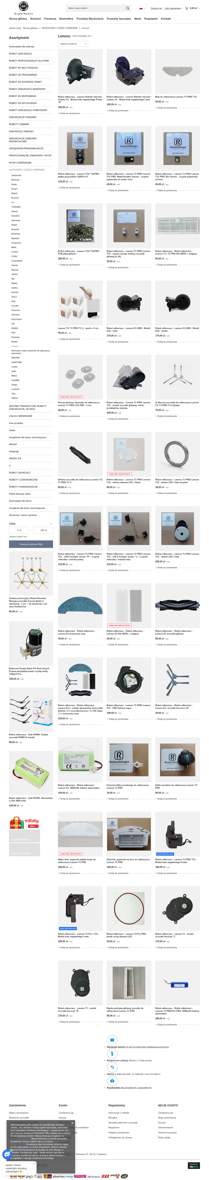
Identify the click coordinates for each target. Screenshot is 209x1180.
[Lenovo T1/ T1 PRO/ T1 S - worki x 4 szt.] (80, 303)
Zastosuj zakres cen (18, 537)
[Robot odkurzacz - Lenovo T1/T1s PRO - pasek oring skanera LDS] (129, 908)
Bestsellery (66, 18)
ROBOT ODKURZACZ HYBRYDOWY (28, 110)
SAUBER (15, 380)
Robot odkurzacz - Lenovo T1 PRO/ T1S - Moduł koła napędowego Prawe (176, 860)
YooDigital (16, 207)
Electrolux (15, 234)
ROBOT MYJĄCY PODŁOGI (23, 67)
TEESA (14, 398)
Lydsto (14, 367)
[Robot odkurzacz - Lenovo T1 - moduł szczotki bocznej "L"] (177, 908)
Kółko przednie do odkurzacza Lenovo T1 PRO (176, 786)
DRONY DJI (15, 458)
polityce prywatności (20, 1138)
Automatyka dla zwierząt (21, 46)
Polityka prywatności (118, 1132)
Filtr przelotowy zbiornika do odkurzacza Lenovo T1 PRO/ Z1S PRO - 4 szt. (78, 404)
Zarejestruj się (66, 1112)
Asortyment (19, 38)
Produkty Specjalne (119, 18)
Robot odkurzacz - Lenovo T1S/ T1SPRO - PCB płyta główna (79, 252)
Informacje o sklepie (118, 1112)
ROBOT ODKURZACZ (20, 53)
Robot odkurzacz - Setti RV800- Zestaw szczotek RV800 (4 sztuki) (28, 736)
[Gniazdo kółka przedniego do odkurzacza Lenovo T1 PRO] (129, 759)
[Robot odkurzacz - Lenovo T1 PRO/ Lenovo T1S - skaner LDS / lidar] (177, 528)
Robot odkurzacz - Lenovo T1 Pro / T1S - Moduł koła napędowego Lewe (78, 935)
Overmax (15, 315)
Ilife (13, 279)
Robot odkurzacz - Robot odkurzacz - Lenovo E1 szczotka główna (174, 632)
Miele (13, 247)
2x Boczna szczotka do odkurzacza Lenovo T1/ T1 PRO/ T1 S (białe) (177, 404)
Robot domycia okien (20, 493)
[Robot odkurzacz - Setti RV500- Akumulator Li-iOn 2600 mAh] (31, 773)
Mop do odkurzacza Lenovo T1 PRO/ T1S (176, 97)
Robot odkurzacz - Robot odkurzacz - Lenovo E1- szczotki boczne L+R (174, 706)
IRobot (14, 193)
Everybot (15, 216)
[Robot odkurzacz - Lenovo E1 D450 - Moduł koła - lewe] (129, 303)
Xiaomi (14, 211)
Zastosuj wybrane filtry (31, 544)
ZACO (14, 297)
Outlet (12, 430)
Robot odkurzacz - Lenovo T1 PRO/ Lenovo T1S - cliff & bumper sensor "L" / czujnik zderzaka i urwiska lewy (128, 557)
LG (12, 202)
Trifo (13, 394)
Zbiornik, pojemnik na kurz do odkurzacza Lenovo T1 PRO (128, 860)
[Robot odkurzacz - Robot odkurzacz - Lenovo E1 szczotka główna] (177, 605)
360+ (13, 333)
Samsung (15, 220)
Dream (14, 189)
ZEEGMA (15, 358)
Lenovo (14, 346)
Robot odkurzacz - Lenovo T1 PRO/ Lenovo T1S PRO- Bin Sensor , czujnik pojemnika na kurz (177, 177)
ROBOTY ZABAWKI (19, 124)
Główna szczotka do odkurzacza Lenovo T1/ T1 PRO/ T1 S (80, 481)
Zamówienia (17, 1105)
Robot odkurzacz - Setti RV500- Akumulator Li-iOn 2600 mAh (31, 799)
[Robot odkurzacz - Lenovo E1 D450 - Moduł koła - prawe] (177, 303)
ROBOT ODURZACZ (20, 472)
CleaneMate (16, 261)
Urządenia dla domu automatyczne (27, 508)
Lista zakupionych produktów (74, 1127)
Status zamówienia (18, 1112)
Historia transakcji (68, 1132)
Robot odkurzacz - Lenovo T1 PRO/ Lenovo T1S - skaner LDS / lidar (177, 555)
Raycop (14, 270)
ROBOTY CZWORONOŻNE (23, 479)
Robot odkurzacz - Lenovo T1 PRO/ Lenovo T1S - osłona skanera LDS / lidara (128, 481)
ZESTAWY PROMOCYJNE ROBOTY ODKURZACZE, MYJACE (28, 407)
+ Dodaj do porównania (69, 113)
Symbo (14, 274)
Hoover (14, 265)
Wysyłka (112, 1117)
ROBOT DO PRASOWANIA (23, 74)
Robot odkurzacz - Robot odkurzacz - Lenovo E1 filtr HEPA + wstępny (125, 632)
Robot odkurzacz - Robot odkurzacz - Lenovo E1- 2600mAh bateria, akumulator (79, 786)
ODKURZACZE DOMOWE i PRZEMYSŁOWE (23, 140)
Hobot (14, 225)
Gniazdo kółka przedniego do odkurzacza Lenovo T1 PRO (128, 786)
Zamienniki (16, 175)
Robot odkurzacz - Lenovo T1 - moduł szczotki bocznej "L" (174, 935)
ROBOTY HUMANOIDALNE (23, 486)
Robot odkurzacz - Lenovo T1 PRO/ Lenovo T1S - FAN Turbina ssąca (128, 706)
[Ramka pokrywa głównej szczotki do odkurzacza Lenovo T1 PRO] (129, 983)
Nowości (35, 18)
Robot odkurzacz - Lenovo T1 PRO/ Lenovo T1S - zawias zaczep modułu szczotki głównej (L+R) (128, 254)
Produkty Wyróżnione (90, 18)
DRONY (13, 444)
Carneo (14, 252)
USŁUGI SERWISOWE (20, 416)
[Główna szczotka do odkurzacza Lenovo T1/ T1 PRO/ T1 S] (80, 454)
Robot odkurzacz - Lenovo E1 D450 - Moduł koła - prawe (177, 329)
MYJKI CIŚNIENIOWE (20, 162)
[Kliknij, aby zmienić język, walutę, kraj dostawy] (142, 8)
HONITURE (16, 362)
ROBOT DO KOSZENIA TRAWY (25, 82)
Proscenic (15, 310)
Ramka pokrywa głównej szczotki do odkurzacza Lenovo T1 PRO (125, 1009)
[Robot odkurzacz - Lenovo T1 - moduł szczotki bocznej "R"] (80, 983)
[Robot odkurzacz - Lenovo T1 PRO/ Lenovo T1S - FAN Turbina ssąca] (129, 680)
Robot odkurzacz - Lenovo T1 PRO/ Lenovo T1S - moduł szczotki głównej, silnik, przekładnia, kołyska (128, 405)
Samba (14, 288)
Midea (14, 376)
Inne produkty (16, 423)
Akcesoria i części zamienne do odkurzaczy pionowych (30, 352)
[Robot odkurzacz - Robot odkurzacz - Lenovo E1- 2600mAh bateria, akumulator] (80, 759)
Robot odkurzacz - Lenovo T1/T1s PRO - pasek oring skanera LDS (127, 935)
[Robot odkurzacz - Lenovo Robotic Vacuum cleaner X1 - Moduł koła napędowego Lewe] (129, 71)
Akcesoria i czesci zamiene (23, 515)
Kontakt (166, 18)
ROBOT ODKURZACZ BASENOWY (27, 89)
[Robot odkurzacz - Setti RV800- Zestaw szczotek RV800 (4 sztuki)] (31, 710)
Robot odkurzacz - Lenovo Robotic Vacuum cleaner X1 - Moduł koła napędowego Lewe (129, 98)
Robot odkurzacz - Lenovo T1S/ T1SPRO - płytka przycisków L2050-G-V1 (79, 175)
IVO (13, 324)
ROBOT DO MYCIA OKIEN (23, 103)
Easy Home (16, 319)
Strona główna (18, 18)
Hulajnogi (14, 451)
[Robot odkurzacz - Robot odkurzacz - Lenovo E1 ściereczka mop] (80, 605)
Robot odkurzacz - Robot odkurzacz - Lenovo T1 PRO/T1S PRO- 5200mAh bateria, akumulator (177, 1011)
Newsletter (64, 1142)
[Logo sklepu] (23, 8)
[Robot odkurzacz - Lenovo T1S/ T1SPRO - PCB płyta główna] (80, 225)
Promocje (50, 18)
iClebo (14, 256)
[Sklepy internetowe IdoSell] (194, 1165)
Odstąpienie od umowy (120, 1137)
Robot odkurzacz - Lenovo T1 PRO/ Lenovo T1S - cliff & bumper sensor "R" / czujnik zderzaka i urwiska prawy (80, 557)
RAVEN (14, 328)
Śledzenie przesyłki (19, 1117)
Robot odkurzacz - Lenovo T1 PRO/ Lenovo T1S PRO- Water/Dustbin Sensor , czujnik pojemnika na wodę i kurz (128, 177)
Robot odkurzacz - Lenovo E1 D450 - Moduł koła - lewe (128, 329)
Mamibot (15, 238)
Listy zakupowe (67, 1122)
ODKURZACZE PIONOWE (22, 117)
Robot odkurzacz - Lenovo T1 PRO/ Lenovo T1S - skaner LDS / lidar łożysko (177, 481)
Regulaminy (116, 1105)
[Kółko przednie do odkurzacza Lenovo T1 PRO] (177, 759)
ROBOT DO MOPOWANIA (22, 96)
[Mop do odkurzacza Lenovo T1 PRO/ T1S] (177, 71)
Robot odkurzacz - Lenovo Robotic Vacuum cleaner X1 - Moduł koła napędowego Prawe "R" (80, 100)
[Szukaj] (127, 8)
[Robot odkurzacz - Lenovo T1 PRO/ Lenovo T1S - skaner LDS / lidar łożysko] (177, 454)
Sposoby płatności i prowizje (122, 1122)
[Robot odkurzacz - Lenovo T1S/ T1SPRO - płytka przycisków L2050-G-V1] (80, 148)
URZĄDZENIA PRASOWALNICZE (26, 148)
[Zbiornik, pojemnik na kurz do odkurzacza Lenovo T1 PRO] (129, 834)
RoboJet (15, 229)
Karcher (14, 292)
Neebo (14, 342)
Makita (14, 283)
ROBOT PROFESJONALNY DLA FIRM (29, 60)
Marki (137, 18)
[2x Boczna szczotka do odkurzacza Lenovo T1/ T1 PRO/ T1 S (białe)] (177, 377)
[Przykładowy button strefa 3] (24, 855)
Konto (63, 1105)
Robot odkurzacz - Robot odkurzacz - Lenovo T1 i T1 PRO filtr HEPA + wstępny (176, 252)
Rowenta (15, 337)
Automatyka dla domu (20, 500)
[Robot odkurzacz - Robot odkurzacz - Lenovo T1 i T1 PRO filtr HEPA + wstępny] (177, 225)
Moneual (15, 180)
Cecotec (15, 306)
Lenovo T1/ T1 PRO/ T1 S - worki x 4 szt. (78, 328)
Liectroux (15, 389)
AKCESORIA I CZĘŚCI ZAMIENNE (60, 28)
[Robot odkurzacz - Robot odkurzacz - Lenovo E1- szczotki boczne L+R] (177, 680)
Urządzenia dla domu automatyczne (27, 437)
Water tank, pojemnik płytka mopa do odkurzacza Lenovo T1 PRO (77, 860)
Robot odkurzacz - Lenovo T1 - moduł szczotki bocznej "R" (77, 1009)
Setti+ (13, 371)
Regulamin (151, 18)
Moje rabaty (65, 1137)
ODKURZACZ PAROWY (21, 131)
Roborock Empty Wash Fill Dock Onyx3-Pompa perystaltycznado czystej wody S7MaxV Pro (29, 671)
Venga (14, 385)
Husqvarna (16, 243)
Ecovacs (15, 198)
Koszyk (62, 1117)
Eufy (13, 301)
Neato (14, 184)
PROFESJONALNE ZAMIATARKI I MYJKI (30, 155)
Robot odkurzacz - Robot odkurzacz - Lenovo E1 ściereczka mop (77, 632)
